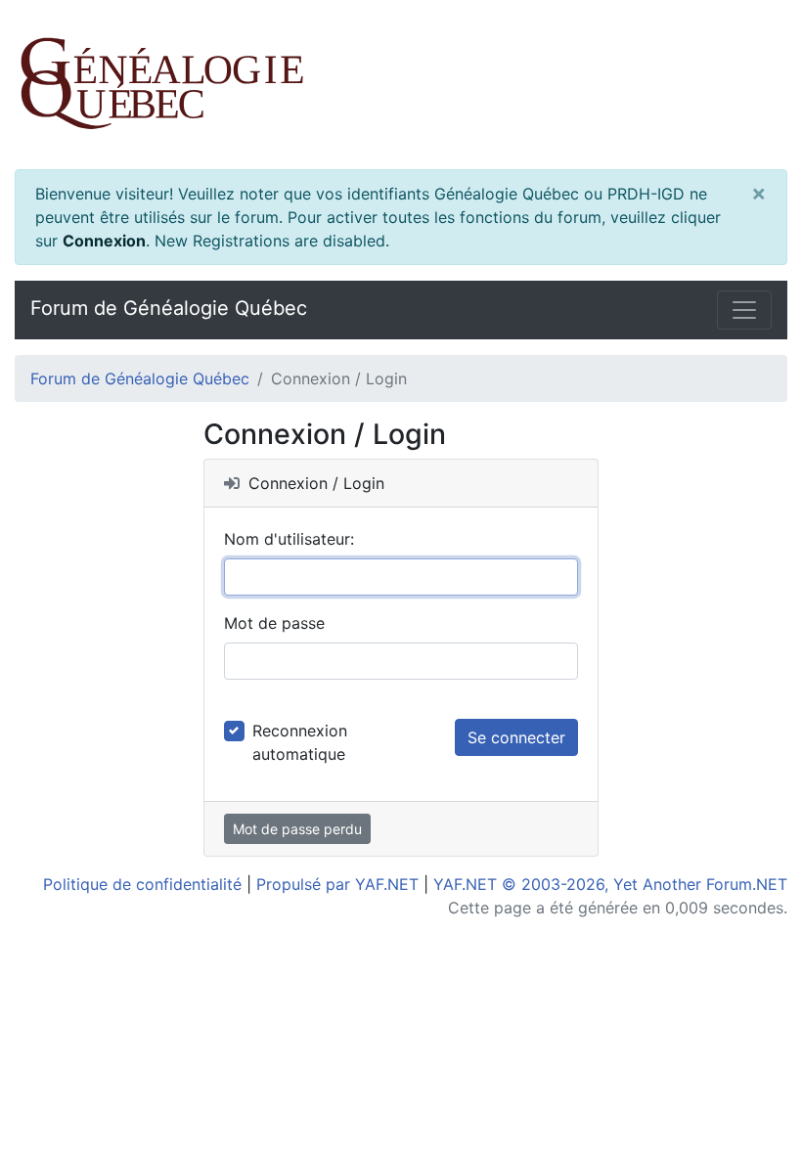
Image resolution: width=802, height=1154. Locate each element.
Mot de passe (274, 623)
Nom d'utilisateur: (289, 539)
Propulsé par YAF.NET (337, 884)
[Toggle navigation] (744, 310)
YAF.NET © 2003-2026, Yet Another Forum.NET (610, 884)
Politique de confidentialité (142, 884)
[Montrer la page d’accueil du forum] (401, 84)
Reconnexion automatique (299, 742)
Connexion (104, 240)
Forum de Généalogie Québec (168, 308)
